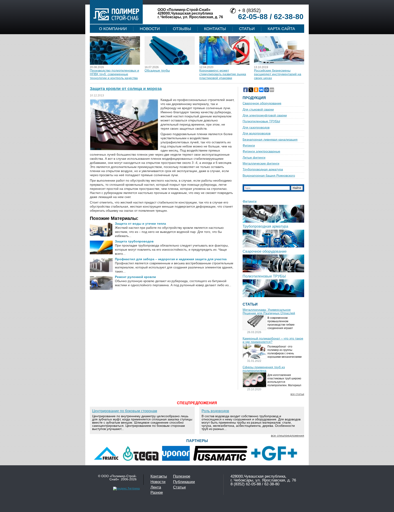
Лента (155, 487)
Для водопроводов (256, 133)
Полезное (181, 476)
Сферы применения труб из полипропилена (264, 368)
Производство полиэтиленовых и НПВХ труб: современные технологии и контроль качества (114, 74)
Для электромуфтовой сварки (265, 115)
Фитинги (249, 145)
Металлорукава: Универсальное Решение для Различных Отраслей (269, 311)
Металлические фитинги (261, 163)
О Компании (113, 29)
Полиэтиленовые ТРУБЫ (261, 121)
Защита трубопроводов (134, 241)
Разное (156, 492)
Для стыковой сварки (258, 109)
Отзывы (182, 29)
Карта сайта (281, 29)
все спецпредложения (287, 435)
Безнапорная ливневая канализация (270, 139)
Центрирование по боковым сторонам (124, 411)
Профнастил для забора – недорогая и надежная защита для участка (171, 259)
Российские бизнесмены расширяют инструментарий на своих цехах (277, 74)
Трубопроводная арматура (263, 169)
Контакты (215, 29)
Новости (150, 29)
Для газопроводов (256, 127)
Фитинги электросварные (261, 151)
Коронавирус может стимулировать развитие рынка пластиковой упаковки (222, 74)
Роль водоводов (215, 411)
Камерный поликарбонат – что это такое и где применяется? (273, 340)
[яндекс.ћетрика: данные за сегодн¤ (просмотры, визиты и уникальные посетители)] (126, 488)
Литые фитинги (254, 157)
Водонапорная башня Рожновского (269, 175)
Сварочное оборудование (262, 103)
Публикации (184, 482)
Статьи (247, 29)
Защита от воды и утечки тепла (140, 223)
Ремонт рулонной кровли (135, 277)
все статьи (297, 394)
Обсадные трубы (157, 70)
